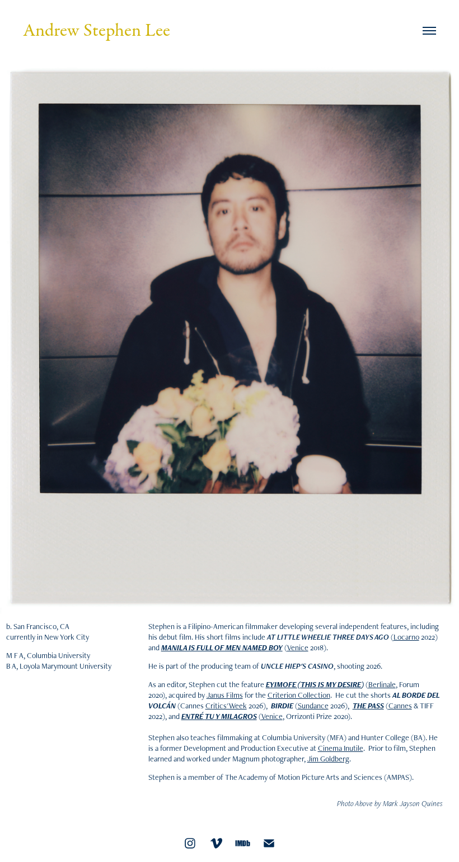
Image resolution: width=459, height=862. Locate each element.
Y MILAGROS (235, 716)
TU (209, 716)
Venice (297, 647)
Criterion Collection (299, 695)
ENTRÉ (192, 716)
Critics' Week (226, 706)
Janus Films (225, 695)
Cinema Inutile (340, 748)
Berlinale (382, 684)
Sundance (313, 706)
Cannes (400, 706)
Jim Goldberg (328, 759)
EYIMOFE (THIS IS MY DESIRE (313, 684)
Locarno (406, 637)
